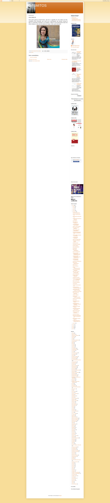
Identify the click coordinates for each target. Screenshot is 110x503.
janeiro (74, 323)
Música (32, 52)
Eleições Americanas (75, 372)
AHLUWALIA (75, 299)
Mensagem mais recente (33, 59)
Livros (73, 412)
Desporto (73, 364)
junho (74, 206)
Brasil (73, 343)
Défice (73, 355)
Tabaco (73, 467)
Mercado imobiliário (75, 419)
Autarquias (73, 341)
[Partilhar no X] (46, 51)
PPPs (73, 442)
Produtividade (74, 449)
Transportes (74, 474)
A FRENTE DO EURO (76, 277)
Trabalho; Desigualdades (76, 473)
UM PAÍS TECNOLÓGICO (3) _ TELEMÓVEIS (77, 279)
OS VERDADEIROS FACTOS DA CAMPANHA (76, 61)
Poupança (73, 441)
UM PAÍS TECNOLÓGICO (77, 298)
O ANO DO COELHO (76, 314)
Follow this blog (76, 161)
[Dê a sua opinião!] (45, 51)
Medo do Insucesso (75, 418)
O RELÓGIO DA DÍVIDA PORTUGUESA (76, 309)
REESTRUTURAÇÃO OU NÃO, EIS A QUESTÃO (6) (77, 233)
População (73, 439)
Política (73, 436)
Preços (73, 443)
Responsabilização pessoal (76, 459)
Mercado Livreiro (74, 420)
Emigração (73, 373)
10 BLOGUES (75, 283)
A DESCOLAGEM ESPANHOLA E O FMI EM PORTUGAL (76, 257)
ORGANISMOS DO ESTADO (76, 20)
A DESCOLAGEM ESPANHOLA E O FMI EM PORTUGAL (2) (76, 254)
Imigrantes (73, 399)
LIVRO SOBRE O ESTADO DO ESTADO (77, 235)
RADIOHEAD (75, 248)
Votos (73, 482)
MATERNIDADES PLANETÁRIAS (75, 259)
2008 (73, 327)
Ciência (73, 347)
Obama (73, 428)
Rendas (73, 458)
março (74, 210)
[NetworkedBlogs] (76, 159)
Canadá (73, 344)
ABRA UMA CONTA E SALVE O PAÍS (76, 272)
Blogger (60, 495)
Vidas (73, 481)
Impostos (73, 401)
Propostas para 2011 (75, 451)
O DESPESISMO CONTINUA (75, 238)
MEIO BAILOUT (75, 264)
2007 (73, 328)
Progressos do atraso (75, 450)
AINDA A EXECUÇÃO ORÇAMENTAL (76, 230)
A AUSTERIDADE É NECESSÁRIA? (76, 225)
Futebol (73, 394)
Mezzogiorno (74, 421)
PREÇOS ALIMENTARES (77, 239)
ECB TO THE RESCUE (76, 251)
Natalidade (73, 427)
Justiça (73, 407)
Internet (73, 406)
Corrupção (73, 350)
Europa (73, 384)
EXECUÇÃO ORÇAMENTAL (75, 250)
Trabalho (73, 471)
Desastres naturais (75, 356)
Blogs (73, 342)
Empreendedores (74, 374)
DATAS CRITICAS (75, 266)
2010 (73, 324)
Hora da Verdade (74, 398)
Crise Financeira (74, 352)
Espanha (73, 380)
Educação (73, 371)
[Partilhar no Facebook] (47, 51)
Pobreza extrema (74, 435)
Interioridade (74, 405)
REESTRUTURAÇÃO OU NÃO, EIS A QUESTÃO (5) (77, 316)
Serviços (73, 464)
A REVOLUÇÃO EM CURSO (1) (76, 312)
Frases (73, 392)
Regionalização (74, 456)
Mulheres (73, 425)
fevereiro (74, 211)
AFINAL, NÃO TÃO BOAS (77, 226)
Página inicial (49, 59)
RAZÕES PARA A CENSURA (79, 84)
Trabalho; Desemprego (75, 472)
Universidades (74, 478)
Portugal (73, 440)
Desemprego (74, 358)
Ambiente (73, 336)
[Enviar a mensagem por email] (44, 51)
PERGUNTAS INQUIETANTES (76, 263)
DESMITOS (38, 5)
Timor (73, 468)
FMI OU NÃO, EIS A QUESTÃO (76, 293)
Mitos (73, 422)
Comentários (74, 348)
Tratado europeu (74, 475)
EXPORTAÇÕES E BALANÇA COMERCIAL (77, 287)
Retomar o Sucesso (75, 461)
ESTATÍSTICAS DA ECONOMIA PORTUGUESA (76, 19)
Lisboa (73, 408)
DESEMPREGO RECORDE (77, 291)
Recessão (73, 452)
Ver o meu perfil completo (75, 47)
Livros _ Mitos (74, 413)
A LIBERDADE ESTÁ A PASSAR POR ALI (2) (76, 321)
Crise (73, 351)
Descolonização (74, 357)
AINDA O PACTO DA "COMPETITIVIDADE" (76, 290)
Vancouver (73, 480)
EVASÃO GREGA (75, 245)
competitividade (74, 349)
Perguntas (73, 433)
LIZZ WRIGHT (75, 220)
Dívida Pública (74, 367)
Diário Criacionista (75, 365)
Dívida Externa (74, 366)
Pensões (73, 432)
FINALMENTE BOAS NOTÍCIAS (76, 228)
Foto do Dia (74, 391)
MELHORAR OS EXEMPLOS (75, 222)
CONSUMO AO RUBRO (76, 244)
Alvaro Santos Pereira (75, 45)
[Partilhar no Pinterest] (49, 51)
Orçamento (73, 429)
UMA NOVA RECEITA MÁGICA (76, 301)
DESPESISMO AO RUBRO (79, 52)
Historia (73, 397)
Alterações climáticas (75, 335)
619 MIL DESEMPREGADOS (76, 268)
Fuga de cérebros (74, 393)
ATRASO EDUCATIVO (76, 310)
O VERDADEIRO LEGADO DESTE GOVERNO (79, 75)
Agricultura (73, 334)
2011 (73, 205)
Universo (73, 479)
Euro (72, 383)
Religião (73, 457)
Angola (73, 337)
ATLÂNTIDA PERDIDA (76, 282)
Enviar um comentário (33, 57)
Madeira (73, 415)
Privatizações (74, 448)
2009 (73, 326)
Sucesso (73, 466)
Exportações (74, 385)
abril (73, 209)
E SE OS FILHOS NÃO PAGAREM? (76, 270)
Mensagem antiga (64, 59)
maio (74, 207)
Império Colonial (74, 400)
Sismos (73, 465)
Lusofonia (73, 414)
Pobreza (73, 434)
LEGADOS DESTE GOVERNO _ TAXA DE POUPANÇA (77, 304)
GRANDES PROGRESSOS (77, 261)
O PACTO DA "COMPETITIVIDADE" (76, 297)
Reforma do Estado (75, 455)
